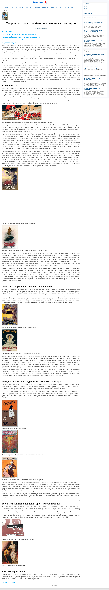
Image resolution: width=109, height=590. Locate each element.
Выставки (54, 7)
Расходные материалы (32, 7)
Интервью (45, 7)
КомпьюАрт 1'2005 (8, 582)
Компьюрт (41, 2)
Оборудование (7, 7)
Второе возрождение (9, 43)
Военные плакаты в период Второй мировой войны (20, 40)
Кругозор (63, 7)
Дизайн (70, 7)
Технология (19, 7)
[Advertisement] (41, 206)
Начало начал (7, 31)
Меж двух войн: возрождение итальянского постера (21, 37)
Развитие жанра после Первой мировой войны (19, 34)
